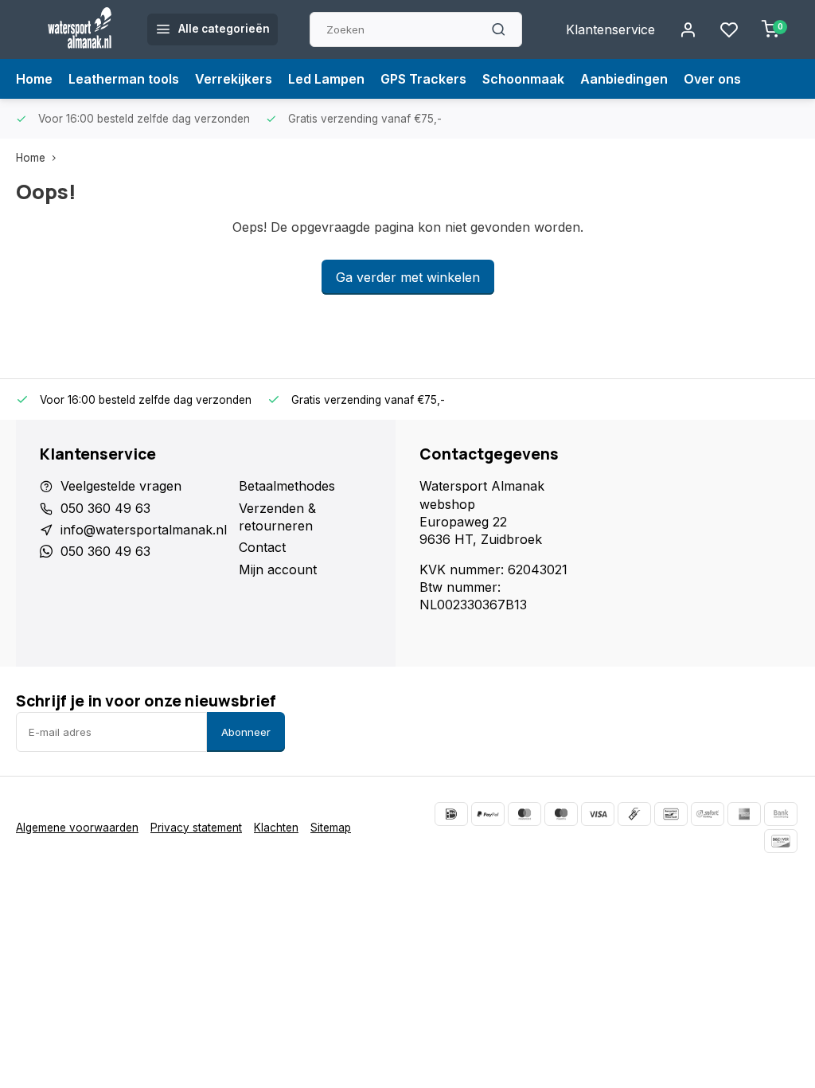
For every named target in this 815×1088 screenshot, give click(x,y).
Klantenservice (610, 29)
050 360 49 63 (105, 508)
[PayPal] (488, 814)
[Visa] (597, 814)
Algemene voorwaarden (77, 827)
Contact (262, 547)
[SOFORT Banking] (707, 814)
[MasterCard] (524, 814)
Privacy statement (196, 827)
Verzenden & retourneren (277, 517)
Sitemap (330, 827)
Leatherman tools (123, 79)
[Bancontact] (671, 814)
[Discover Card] (780, 841)
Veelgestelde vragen (120, 486)
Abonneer (246, 732)
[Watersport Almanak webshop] (79, 29)
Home (34, 79)
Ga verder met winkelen (408, 277)
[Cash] (634, 814)
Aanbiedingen (624, 79)
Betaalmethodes (287, 486)
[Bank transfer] (780, 814)
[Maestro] (561, 814)
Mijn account (278, 569)
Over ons (712, 79)
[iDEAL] (451, 814)
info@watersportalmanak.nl (143, 530)
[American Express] (744, 814)
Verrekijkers (233, 79)
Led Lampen (326, 79)
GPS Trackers (423, 79)
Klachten (276, 827)
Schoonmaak (523, 79)
